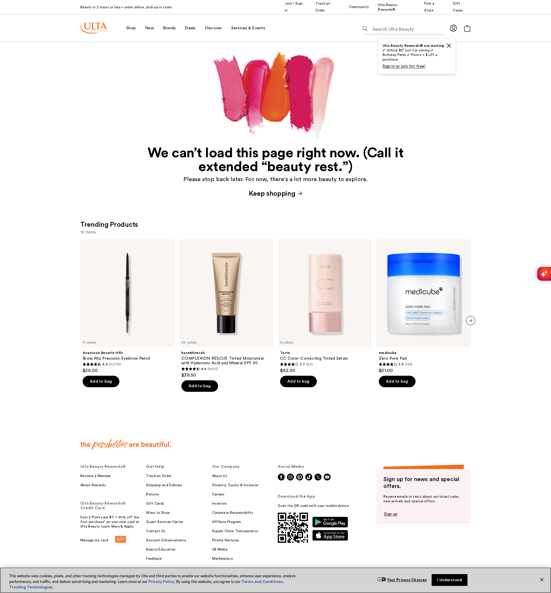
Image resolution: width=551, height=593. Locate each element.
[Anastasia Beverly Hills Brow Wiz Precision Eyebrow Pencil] (127, 306)
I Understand (449, 580)
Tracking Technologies (31, 587)
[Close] (542, 579)
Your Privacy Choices (407, 580)
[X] (449, 45)
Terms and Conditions (262, 582)
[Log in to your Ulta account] (453, 28)
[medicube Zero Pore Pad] (424, 306)
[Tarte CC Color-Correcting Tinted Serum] (325, 306)
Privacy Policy (161, 582)
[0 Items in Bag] (467, 28)
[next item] (470, 320)
